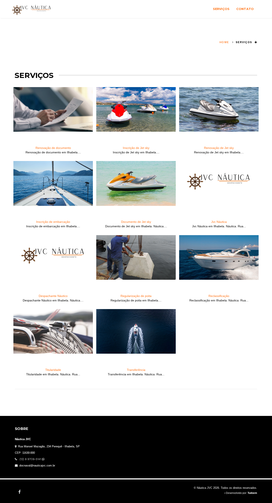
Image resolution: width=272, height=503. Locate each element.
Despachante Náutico (53, 296)
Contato (245, 9)
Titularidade (53, 370)
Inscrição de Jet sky (136, 148)
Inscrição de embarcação (53, 221)
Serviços (221, 9)
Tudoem (252, 493)
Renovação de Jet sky (219, 148)
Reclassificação (218, 296)
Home (224, 42)
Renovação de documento (53, 148)
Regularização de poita (136, 296)
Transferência (136, 370)
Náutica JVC (23, 439)
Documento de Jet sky (136, 221)
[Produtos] (53, 116)
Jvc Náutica (219, 221)
